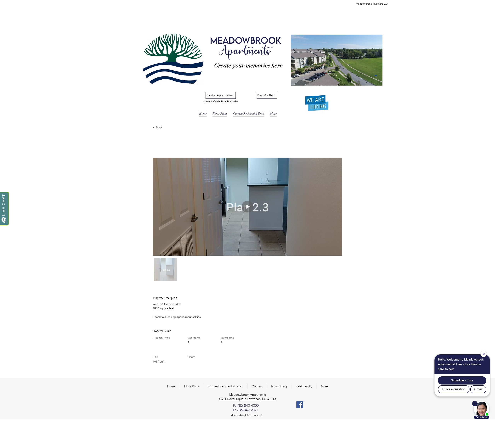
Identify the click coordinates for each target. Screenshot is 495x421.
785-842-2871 (248, 410)
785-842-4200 (248, 405)
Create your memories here (248, 65)
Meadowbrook (245, 40)
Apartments (244, 52)
